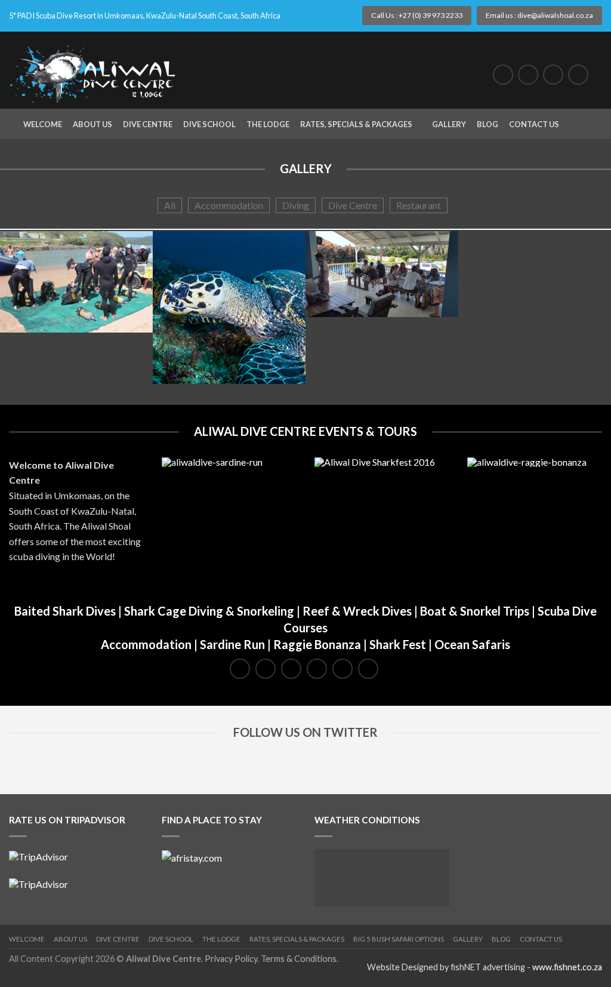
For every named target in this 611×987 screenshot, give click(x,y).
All (169, 205)
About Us (92, 124)
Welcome (42, 124)
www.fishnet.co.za (567, 967)
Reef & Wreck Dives (357, 611)
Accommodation (229, 205)
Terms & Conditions (299, 959)
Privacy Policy (231, 959)
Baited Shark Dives (65, 611)
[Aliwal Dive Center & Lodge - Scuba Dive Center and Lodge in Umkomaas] (98, 70)
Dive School (209, 124)
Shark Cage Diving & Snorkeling (209, 611)
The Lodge (267, 124)
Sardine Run (232, 644)
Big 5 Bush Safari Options (398, 939)
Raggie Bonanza (317, 644)
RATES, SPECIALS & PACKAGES (296, 939)
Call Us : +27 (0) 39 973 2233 (416, 15)
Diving (295, 205)
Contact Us (534, 124)
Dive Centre (147, 124)
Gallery (449, 124)
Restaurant (418, 205)
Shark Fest (397, 644)
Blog (487, 124)
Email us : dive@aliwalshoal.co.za (539, 15)
